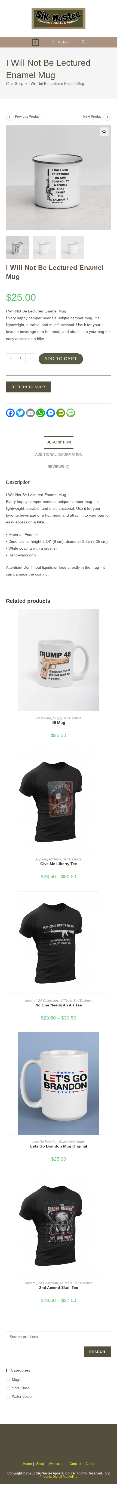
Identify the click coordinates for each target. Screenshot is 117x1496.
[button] (104, 131)
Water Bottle (22, 1396)
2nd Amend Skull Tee (58, 1287)
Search (97, 1352)
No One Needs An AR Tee (58, 1005)
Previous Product (27, 116)
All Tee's (55, 859)
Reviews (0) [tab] (58, 467)
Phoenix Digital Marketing (58, 1477)
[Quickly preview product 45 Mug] (109, 618)
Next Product (92, 116)
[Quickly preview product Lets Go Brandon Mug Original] (109, 1041)
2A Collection (48, 1001)
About (89, 1464)
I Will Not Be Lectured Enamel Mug (56, 84)
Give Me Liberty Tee (58, 864)
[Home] (8, 84)
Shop (40, 1464)
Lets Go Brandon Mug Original (58, 1146)
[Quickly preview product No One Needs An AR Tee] (109, 900)
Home (27, 1464)
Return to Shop (28, 387)
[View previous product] (10, 117)
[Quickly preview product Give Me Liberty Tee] (109, 759)
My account (56, 1464)
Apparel (41, 859)
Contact (75, 1464)
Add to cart (60, 358)
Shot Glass (21, 1388)
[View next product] (107, 117)
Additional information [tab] (58, 455)
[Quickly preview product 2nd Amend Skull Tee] (109, 1183)
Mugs (57, 718)
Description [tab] (59, 442)
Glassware (43, 718)
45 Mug (58, 722)
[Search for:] (83, 42)
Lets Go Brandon (44, 1142)
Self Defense (72, 718)
